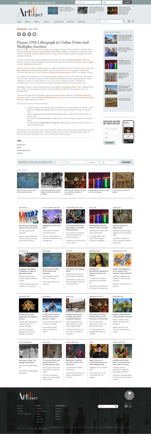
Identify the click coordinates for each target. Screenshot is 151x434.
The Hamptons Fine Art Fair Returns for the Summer (97, 375)
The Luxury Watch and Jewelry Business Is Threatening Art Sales (51, 362)
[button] (19, 34)
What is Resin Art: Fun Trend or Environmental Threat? (121, 329)
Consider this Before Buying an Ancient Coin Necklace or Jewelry (27, 332)
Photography (25, 342)
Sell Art (57, 419)
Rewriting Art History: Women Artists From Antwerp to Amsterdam (125, 11)
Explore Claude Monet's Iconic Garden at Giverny (122, 315)
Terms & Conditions (24, 414)
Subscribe (109, 143)
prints (19, 147)
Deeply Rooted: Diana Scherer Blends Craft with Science (28, 278)
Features (39, 408)
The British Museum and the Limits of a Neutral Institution (74, 331)
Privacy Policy (33, 429)
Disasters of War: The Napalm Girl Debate (27, 361)
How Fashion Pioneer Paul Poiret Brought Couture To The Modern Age (75, 282)
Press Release (22, 29)
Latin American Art (51, 207)
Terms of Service (43, 429)
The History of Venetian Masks (124, 99)
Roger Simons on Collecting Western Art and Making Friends (98, 362)
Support (20, 408)
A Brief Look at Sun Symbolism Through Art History (28, 317)
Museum (69, 296)
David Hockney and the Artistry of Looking (125, 49)
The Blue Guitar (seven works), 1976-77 (63, 72)
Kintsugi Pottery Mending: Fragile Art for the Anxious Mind (122, 233)
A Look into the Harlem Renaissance (74, 368)
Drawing (46, 296)
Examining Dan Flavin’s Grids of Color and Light (124, 62)
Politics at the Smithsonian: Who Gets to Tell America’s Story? (125, 88)
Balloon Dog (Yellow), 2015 (44, 110)
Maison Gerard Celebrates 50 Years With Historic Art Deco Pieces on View (28, 238)
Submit (127, 2)
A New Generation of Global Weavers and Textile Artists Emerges (96, 10)
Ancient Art (24, 296)
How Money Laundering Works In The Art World (28, 227)
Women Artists (96, 296)
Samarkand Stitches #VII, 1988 (55, 114)
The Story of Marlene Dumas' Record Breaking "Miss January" (51, 377)
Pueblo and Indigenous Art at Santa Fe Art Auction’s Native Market (122, 271)
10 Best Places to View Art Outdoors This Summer (28, 285)
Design (69, 251)
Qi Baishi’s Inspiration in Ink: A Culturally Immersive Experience (122, 240)
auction (20, 153)
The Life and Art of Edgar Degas (120, 226)
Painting (47, 251)
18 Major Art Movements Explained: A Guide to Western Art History (98, 272)
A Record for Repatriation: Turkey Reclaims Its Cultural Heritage (28, 324)
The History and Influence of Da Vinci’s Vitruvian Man (98, 287)
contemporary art (23, 150)
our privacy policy (53, 427)
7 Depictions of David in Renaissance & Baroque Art (97, 280)
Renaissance (94, 251)
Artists (57, 414)
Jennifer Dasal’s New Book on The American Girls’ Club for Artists (121, 362)
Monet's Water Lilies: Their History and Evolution (66, 9)
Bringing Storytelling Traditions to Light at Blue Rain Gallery (27, 271)
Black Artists (72, 342)
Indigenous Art (120, 251)
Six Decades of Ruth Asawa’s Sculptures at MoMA (50, 329)
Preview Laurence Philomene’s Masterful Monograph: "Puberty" (121, 369)
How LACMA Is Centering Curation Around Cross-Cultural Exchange (75, 235)
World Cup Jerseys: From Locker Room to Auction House (51, 369)
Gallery (93, 207)
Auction (46, 342)
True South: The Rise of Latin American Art (51, 232)
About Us (20, 406)
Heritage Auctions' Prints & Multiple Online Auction (43, 51)
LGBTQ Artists (119, 342)
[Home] (30, 12)
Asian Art (117, 207)
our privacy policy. (108, 427)
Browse (58, 408)
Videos (38, 416)
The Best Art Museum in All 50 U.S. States (75, 241)
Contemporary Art (74, 207)
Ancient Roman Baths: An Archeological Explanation (75, 275)
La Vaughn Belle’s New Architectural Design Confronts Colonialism (97, 238)
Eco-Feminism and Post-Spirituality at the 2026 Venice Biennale (75, 227)
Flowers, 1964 (61, 89)
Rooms (57, 416)
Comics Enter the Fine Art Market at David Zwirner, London (51, 316)
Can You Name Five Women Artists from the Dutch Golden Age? (98, 324)
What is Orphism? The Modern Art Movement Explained (121, 322)
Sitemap (20, 411)
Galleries (58, 411)
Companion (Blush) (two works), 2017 (49, 97)
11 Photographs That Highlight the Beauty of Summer (97, 331)
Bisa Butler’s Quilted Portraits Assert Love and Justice (74, 362)
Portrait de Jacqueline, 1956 (76, 60)
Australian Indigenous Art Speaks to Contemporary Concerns (121, 278)
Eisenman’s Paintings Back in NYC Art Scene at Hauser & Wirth (122, 377)
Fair (91, 342)
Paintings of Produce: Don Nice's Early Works (123, 75)
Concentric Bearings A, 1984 (46, 118)
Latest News (22, 170)
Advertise (39, 422)
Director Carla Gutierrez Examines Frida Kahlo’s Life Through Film (52, 238)
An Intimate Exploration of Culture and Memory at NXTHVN (75, 375)
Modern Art (21, 145)
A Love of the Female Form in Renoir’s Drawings (52, 323)
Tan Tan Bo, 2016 (47, 108)
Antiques (23, 207)
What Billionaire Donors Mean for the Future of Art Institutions (125, 37)
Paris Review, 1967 (74, 87)
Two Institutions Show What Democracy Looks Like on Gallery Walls (74, 324)
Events (38, 414)
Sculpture (23, 251)
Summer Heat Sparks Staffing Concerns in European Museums (74, 316)
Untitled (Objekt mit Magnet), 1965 (51, 123)
